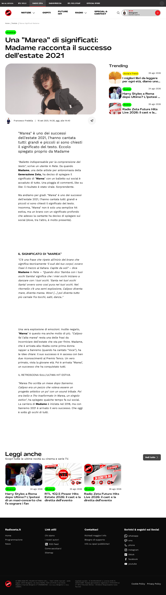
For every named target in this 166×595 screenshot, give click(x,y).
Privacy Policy (154, 584)
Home (7, 23)
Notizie (26, 12)
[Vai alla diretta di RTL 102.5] (157, 12)
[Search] (118, 12)
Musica (10, 32)
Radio (79, 12)
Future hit (63, 12)
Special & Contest (100, 12)
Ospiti (47, 12)
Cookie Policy (138, 584)
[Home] (8, 13)
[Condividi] (92, 120)
